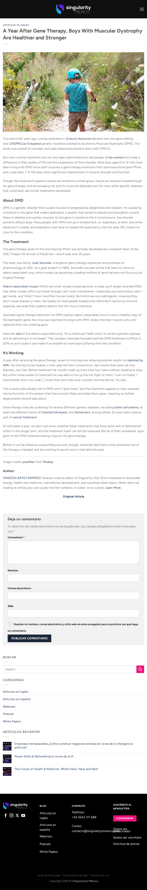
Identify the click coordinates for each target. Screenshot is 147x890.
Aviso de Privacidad (49, 875)
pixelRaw (28, 462)
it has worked (114, 157)
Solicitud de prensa (126, 844)
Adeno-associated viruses (20, 286)
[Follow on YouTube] (23, 816)
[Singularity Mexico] (73, 9)
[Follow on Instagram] (11, 816)
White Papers (12, 721)
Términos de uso (99, 875)
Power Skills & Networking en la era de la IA (44, 756)
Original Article (73, 496)
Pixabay (48, 462)
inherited (47, 412)
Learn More (113, 487)
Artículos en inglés (16, 25)
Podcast (8, 714)
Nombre (13, 570)
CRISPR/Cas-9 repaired (25, 143)
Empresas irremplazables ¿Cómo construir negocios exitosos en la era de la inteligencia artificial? (73, 745)
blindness (60, 412)
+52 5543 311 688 (84, 817)
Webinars (9, 706)
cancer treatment (25, 417)
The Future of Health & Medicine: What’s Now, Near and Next (56, 769)
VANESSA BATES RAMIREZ (22, 478)
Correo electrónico (19, 588)
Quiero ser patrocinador (121, 830)
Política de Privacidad (75, 875)
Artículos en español (17, 699)
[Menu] (142, 9)
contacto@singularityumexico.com (96, 831)
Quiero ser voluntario (127, 837)
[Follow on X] (17, 816)
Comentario (16, 537)
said (18, 333)
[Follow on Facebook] (6, 816)
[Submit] (140, 669)
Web (10, 606)
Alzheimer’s (82, 412)
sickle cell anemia (126, 407)
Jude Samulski (41, 263)
